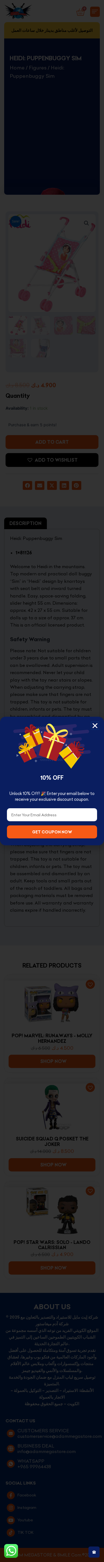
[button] (95, 725)
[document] (52, 781)
